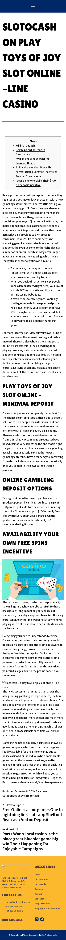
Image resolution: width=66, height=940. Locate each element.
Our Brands (40, 884)
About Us (39, 894)
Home (38, 874)
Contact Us (40, 899)
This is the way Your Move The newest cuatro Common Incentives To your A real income (36, 172)
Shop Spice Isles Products (47, 908)
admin (43, 791)
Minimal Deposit (25, 145)
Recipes (39, 889)
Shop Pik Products (44, 903)
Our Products (41, 879)
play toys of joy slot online (32, 221)
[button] (4, 6)
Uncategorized (30, 795)
